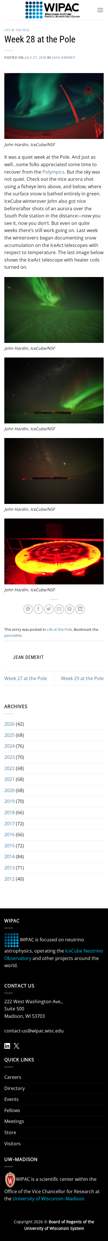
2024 (9, 746)
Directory (14, 1088)
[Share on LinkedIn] (80, 609)
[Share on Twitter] (49, 609)
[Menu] (100, 10)
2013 (9, 868)
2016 (9, 834)
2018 (9, 812)
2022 (9, 768)
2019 (9, 801)
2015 (9, 846)
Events (11, 1099)
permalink (13, 635)
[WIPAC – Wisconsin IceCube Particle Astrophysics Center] (52, 10)
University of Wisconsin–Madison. (49, 1198)
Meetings (14, 1121)
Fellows (12, 1110)
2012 (9, 879)
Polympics (53, 172)
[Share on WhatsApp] (28, 609)
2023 (9, 757)
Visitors (12, 1143)
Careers (12, 1077)
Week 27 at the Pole (25, 678)
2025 (9, 735)
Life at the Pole (17, 30)
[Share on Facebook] (38, 609)
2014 (9, 856)
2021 (9, 779)
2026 (9, 724)
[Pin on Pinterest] (69, 609)
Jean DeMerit (63, 57)
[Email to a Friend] (59, 609)
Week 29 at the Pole (82, 678)
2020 (9, 790)
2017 (9, 823)
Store (10, 1132)
